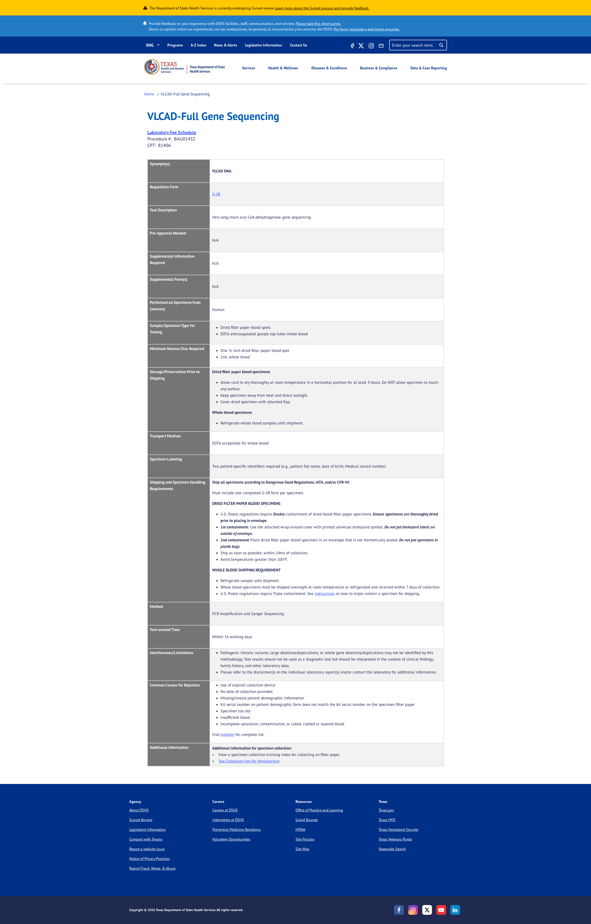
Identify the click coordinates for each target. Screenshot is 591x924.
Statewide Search (392, 849)
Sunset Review (140, 819)
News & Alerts (225, 45)
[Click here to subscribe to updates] (381, 46)
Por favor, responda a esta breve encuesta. (367, 29)
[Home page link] (184, 67)
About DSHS (139, 810)
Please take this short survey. (318, 23)
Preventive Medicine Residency (236, 829)
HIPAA (300, 829)
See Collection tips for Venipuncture (249, 761)
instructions (325, 593)
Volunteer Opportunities (231, 839)
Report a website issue (147, 849)
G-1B (216, 194)
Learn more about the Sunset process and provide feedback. (322, 8)
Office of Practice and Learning (319, 810)
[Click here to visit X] (361, 46)
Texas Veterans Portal (395, 839)
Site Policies (305, 839)
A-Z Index (198, 45)
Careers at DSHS (225, 810)
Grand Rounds (307, 819)
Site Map (302, 849)
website (227, 734)
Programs (175, 45)
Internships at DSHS (228, 819)
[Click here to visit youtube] (441, 910)
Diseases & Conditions (329, 68)
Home (149, 93)
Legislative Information (263, 45)
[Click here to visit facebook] (352, 46)
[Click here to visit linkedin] (455, 910)
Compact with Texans (146, 839)
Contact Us (298, 45)
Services (248, 68)
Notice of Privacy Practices (149, 858)
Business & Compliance (378, 68)
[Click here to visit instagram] (371, 46)
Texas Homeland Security (398, 829)
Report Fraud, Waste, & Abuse (152, 868)
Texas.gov (386, 810)
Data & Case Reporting (428, 68)
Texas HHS (387, 819)
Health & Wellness (283, 68)
